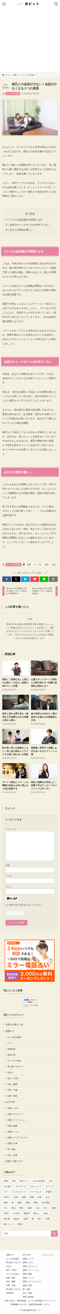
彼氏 (47, 564)
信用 (16, 1197)
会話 (54, 564)
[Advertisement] (30, 40)
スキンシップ (36, 1186)
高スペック (9, 1224)
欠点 (38, 1208)
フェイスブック (19, 1192)
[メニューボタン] (4, 4)
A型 (14, 1181)
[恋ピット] (30, 4)
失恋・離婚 (12, 1084)
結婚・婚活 (12, 1096)
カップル (38, 564)
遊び (40, 1219)
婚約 (20, 1202)
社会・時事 (12, 1155)
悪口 (22, 1208)
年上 (6, 1208)
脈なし (37, 1213)
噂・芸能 (11, 1149)
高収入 (21, 1224)
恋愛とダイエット (15, 1114)
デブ (6, 1192)
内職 (32, 1197)
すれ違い (8, 1186)
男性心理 (11, 1055)
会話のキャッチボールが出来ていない (29, 224)
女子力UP (10, 1102)
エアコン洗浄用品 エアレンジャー (42, 1301)
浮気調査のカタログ (18, 1304)
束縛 (30, 1208)
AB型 (6, 1181)
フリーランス (36, 1192)
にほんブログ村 (30, 1005)
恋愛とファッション (16, 1120)
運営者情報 (21, 1301)
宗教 (28, 1202)
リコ (30, 619)
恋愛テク (10, 1031)
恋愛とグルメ (13, 1108)
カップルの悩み (12, 94)
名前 (8, 865)
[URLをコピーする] (53, 579)
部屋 (48, 1219)
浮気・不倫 (12, 1090)
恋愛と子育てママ (14, 1161)
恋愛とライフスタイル (17, 1137)
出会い (10, 1072)
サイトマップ (48, 1255)
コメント (11, 829)
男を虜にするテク (15, 1066)
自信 (46, 1213)
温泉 (54, 1208)
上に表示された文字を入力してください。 (25, 905)
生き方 (17, 1213)
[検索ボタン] (56, 4)
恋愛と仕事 (12, 1143)
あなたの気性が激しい (21, 229)
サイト (9, 887)
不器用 (49, 1192)
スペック (50, 1186)
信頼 (24, 1197)
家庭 (36, 1202)
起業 (26, 1219)
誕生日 (17, 1219)
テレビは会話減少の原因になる (26, 219)
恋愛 (29, 564)
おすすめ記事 (39, 1181)
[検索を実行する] (54, 1234)
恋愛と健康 (12, 1126)
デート (10, 1043)
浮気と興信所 (28, 1297)
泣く (46, 1208)
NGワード (24, 1181)
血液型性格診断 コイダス (39, 1304)
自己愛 (7, 1219)
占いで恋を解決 (14, 1037)
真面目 (27, 1213)
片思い (7, 1213)
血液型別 (11, 1049)
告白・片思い (13, 1078)
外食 (40, 1197)
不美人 (7, 1197)
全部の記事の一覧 (14, 1024)
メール (9, 876)
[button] (6, 579)
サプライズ (21, 1186)
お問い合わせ (9, 1301)
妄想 (6, 1202)
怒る (14, 1208)
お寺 (51, 1181)
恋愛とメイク (13, 1132)
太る (48, 1197)
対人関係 (46, 1202)
